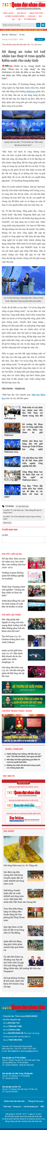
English (31, 16)
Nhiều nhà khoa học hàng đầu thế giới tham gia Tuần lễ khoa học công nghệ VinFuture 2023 (23, 446)
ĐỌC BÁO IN (21, 13)
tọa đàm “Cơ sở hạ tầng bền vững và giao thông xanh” (22, 517)
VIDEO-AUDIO (8, 13)
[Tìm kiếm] (38, 25)
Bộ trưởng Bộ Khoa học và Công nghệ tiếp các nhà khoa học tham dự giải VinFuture (23, 429)
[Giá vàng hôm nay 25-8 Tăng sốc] (23, 849)
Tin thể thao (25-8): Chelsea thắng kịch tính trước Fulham (13, 639)
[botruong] (23, 687)
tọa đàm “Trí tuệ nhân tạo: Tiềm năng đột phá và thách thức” (22, 511)
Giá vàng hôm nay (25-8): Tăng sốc (21, 865)
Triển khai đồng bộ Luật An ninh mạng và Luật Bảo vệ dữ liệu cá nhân (13, 604)
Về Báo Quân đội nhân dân (14, 1101)
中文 (40, 16)
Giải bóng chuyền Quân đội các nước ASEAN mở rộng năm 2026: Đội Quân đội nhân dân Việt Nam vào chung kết (20, 896)
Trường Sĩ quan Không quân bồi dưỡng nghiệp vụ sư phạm (13, 575)
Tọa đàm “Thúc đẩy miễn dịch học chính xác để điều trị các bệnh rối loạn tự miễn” (23, 491)
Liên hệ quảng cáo (31, 1106)
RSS (42, 1106)
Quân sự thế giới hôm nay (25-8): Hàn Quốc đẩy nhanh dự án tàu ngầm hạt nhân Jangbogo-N (12, 656)
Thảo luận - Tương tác (12, 1106)
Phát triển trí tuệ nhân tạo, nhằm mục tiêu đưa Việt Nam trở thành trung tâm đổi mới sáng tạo (23, 413)
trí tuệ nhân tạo (22, 506)
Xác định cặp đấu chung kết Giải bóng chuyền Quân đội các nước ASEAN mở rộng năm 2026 (14, 878)
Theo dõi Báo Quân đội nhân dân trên (16, 44)
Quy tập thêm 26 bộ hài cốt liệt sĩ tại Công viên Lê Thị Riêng (14, 930)
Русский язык (30, 19)
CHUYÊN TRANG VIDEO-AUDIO (17, 711)
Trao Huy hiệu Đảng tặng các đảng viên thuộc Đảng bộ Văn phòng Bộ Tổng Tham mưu (14, 914)
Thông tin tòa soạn (35, 1101)
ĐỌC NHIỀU (9, 831)
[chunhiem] (23, 701)
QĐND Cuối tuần (36, 13)
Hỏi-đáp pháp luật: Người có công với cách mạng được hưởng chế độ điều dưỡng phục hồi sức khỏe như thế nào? (14, 625)
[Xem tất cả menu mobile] (43, 25)
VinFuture (31, 91)
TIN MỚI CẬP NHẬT (11, 615)
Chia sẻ (40, 39)
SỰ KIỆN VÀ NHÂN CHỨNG (14, 16)
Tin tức (22, 35)
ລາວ (13, 19)
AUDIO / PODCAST (14, 749)
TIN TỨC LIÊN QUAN (12, 554)
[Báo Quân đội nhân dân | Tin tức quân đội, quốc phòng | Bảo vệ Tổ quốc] (23, 5)
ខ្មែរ (19, 19)
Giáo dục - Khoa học (9, 35)
